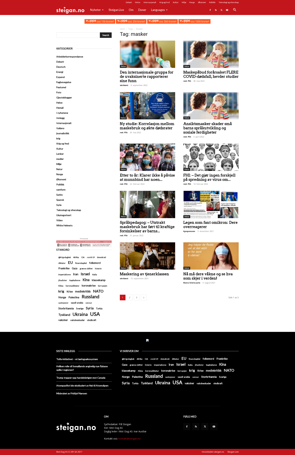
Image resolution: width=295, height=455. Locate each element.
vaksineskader (77, 320)
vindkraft (91, 320)
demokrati (101, 257)
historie (98, 268)
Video (59, 220)
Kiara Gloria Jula (191, 282)
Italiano (60, 128)
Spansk (60, 199)
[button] (234, 10)
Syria (58, 204)
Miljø (184, 2)
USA (95, 314)
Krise (70, 291)
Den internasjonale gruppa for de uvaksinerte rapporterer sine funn (146, 76)
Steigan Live (116, 10)
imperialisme (64, 274)
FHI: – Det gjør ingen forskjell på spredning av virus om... (209, 177)
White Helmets (64, 225)
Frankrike (63, 268)
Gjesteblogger (64, 97)
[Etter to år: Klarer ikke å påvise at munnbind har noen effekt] (147, 157)
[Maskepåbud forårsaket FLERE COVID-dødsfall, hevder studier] (211, 54)
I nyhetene (62, 112)
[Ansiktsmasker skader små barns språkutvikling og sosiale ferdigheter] (211, 105)
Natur (59, 169)
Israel (85, 274)
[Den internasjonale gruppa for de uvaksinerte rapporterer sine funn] (147, 54)
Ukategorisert (63, 215)
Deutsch (61, 66)
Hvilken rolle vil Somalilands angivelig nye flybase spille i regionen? (82, 368)
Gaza (74, 268)
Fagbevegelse (63, 82)
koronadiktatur (72, 285)
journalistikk (62, 133)
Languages (158, 10)
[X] (221, 10)
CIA (83, 257)
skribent (124, 85)
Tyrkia (99, 308)
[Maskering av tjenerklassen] (147, 256)
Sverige (79, 308)
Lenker (60, 153)
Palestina (73, 297)
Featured (61, 87)
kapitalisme (74, 280)
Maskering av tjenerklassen (144, 274)
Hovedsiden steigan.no (213, 451)
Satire (59, 194)
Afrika (76, 257)
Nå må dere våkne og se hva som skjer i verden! (208, 276)
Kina (86, 280)
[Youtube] (227, 10)
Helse (137, 2)
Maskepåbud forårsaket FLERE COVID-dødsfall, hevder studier (211, 74)
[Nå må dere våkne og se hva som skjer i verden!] (211, 256)
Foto (58, 92)
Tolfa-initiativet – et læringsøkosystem (77, 359)
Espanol (60, 77)
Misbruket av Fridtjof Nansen (71, 393)
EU (70, 262)
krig (58, 138)
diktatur (62, 263)
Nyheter (95, 10)
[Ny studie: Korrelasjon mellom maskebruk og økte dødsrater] (147, 105)
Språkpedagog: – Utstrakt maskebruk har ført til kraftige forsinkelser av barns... (147, 226)
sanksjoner (63, 303)
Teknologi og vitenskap (229, 2)
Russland (90, 296)
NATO (98, 291)
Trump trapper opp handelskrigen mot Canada (80, 377)
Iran (75, 274)
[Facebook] (210, 10)
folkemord (95, 262)
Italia (94, 274)
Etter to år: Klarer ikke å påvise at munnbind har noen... (147, 177)
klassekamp (99, 280)
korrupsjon (102, 286)
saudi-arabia (77, 302)
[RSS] (215, 10)
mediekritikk (83, 291)
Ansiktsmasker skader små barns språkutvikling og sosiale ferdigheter (207, 128)
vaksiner (63, 319)
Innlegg (60, 117)
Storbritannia (66, 308)
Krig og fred (164, 2)
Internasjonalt (150, 2)
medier (60, 158)
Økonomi (202, 2)
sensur (89, 303)
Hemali (60, 107)
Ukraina (80, 314)
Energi (59, 71)
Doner (142, 10)
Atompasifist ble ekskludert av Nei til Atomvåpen (82, 385)
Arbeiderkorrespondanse (69, 56)
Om (131, 10)
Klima (60, 285)
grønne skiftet (86, 268)
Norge (192, 2)
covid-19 (91, 257)
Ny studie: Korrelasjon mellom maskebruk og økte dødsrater (147, 126)
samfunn (61, 189)
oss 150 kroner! (105, 21)
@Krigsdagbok (64, 257)
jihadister (62, 280)
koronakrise (89, 285)
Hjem (122, 28)
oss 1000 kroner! (199, 21)
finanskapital (81, 263)
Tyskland (64, 315)
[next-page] (144, 297)
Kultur (176, 2)
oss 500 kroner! (167, 21)
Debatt (129, 2)
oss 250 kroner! (136, 21)
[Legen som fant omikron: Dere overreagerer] (211, 204)
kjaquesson (189, 231)
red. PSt (187, 81)
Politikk (212, 2)
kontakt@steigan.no (129, 438)
